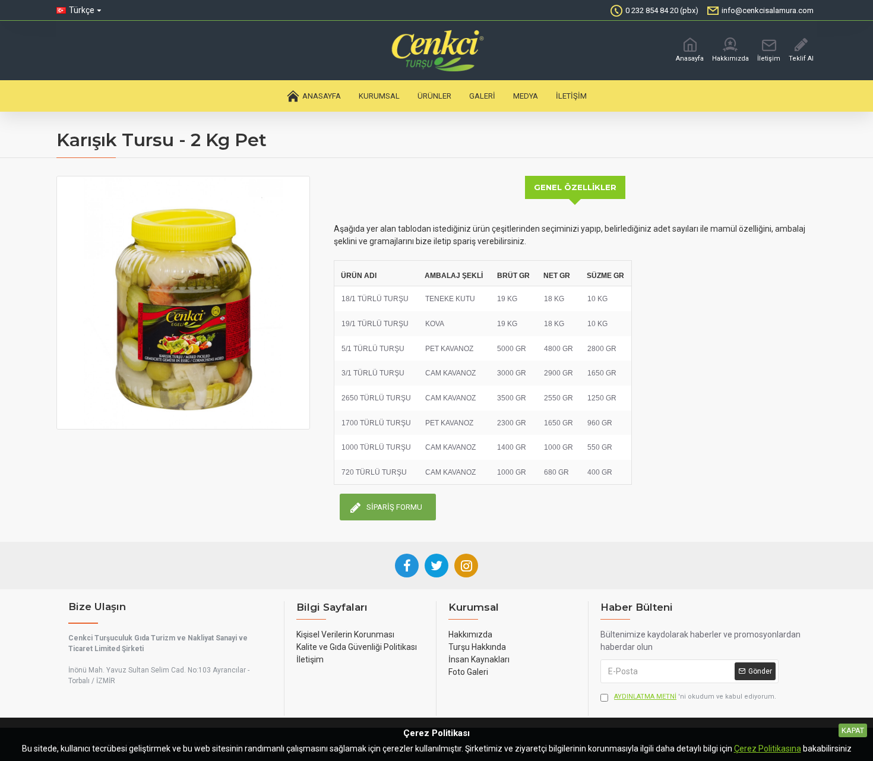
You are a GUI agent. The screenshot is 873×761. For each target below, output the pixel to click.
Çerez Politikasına (767, 748)
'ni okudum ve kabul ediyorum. (695, 696)
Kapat (853, 730)
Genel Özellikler (575, 187)
